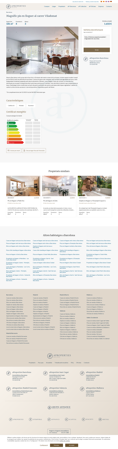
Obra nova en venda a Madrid (42, 318)
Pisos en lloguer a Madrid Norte (69, 304)
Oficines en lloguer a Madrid (41, 322)
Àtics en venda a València (67, 318)
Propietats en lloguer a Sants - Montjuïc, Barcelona (18, 263)
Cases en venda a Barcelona (14, 298)
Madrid (35, 295)
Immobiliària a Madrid (92, 375)
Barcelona (9, 12)
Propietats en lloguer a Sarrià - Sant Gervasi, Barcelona (43, 259)
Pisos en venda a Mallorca (94, 300)
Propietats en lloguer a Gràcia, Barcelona (98, 258)
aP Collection (82, 6)
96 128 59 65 (53, 396)
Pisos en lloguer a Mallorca (95, 309)
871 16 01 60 (90, 396)
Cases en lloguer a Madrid (40, 307)
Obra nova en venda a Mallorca (96, 304)
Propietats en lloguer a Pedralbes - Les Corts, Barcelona (17, 259)
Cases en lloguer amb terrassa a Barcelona (45, 240)
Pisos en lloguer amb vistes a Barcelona (44, 243)
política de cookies (65, 441)
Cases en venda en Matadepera (96, 336)
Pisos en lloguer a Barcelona (14, 309)
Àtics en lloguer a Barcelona (14, 311)
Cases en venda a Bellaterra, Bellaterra (98, 327)
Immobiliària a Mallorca (93, 391)
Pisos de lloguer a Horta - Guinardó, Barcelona (16, 279)
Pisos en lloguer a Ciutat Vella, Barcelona (45, 254)
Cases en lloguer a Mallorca (95, 307)
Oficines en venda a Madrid (41, 325)
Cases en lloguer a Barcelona (14, 307)
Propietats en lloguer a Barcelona (69, 254)
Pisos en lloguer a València (67, 325)
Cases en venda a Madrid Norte (69, 298)
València (62, 311)
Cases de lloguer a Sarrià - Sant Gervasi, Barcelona (44, 271)
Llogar (54, 6)
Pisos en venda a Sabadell (94, 332)
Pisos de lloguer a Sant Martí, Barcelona (98, 267)
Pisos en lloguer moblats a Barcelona (70, 246)
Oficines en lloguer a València (68, 336)
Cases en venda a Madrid (40, 298)
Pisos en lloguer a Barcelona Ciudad (70, 262)
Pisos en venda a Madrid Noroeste (16, 338)
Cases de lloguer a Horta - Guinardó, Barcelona (43, 279)
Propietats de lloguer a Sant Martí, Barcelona (70, 267)
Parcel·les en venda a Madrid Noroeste (17, 343)
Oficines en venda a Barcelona (15, 325)
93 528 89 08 (93, 64)
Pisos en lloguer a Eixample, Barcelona (71, 243)
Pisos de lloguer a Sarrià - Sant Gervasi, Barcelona (71, 271)
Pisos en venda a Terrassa (94, 334)
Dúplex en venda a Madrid (40, 304)
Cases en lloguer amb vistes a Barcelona (71, 240)
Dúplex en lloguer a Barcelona (15, 313)
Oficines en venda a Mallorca (95, 313)
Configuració (44, 445)
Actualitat (49, 362)
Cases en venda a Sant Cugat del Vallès (98, 320)
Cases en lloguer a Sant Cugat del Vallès (98, 325)
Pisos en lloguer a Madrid (40, 309)
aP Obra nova (72, 6)
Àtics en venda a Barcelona (14, 302)
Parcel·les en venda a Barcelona (15, 320)
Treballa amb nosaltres (92, 1)
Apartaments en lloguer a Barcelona (16, 316)
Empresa (101, 6)
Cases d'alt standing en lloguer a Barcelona (45, 250)
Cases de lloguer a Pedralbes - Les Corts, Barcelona (18, 267)
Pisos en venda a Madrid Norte (69, 300)
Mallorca (89, 295)
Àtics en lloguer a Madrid (40, 311)
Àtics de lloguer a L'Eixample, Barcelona (44, 275)
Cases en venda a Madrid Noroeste (16, 336)
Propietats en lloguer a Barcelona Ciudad (98, 262)
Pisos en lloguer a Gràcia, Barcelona (16, 254)
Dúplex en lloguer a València (68, 329)
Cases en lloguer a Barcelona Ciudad (43, 262)
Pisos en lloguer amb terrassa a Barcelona (18, 243)
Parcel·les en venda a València (68, 334)
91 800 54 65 (90, 380)
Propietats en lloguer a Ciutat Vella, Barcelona (96, 254)
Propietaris (61, 6)
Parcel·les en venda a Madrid (41, 320)
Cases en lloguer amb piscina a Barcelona (18, 240)
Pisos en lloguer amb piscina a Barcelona (98, 240)
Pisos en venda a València (67, 316)
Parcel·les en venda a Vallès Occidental (98, 338)
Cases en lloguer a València (68, 323)
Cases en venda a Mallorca (94, 298)
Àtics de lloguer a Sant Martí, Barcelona (98, 271)
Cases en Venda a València (67, 314)
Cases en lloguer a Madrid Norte (69, 302)
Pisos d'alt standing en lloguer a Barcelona (18, 250)
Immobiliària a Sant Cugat (57, 375)
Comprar (46, 6)
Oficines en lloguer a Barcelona (15, 322)
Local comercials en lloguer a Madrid (44, 327)
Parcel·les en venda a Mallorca (96, 311)
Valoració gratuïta (77, 1)
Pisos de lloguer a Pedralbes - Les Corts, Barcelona (44, 267)
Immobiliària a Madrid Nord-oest (22, 391)
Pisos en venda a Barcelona (14, 300)
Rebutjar (56, 445)
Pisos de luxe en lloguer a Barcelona (96, 246)
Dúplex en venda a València (68, 320)
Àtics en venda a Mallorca (94, 302)
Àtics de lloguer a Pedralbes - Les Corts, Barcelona (98, 275)
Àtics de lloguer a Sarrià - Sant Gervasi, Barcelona (71, 275)
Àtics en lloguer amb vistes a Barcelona (17, 246)
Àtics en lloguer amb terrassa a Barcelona (98, 243)
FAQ (72, 362)
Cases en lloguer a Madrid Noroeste (17, 341)
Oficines (78, 362)
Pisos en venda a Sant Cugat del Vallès (98, 323)
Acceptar (71, 445)
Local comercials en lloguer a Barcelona (18, 327)
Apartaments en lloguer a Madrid (43, 316)
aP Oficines (92, 6)
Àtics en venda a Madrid (40, 302)
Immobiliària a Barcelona (19, 375)
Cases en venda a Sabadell (94, 329)
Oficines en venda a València (68, 338)
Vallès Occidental (92, 317)
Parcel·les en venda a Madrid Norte (70, 307)
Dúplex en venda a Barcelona (14, 304)
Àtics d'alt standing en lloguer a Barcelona (98, 250)
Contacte (109, 6)
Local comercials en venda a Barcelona (17, 329)
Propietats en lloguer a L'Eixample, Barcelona (70, 259)
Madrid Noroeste (12, 333)
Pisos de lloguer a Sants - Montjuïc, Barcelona (16, 271)
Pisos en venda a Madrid (40, 300)
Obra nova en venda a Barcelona (15, 318)
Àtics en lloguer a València (67, 327)
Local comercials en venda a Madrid (43, 329)
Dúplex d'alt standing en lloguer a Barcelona (69, 250)
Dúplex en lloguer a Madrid (41, 313)
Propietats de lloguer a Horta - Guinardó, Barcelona (18, 275)
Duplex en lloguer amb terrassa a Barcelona (42, 246)
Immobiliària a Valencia (56, 391)
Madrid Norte (64, 295)
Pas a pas (40, 362)
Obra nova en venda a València (69, 332)
